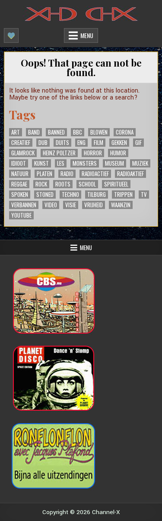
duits (62, 142)
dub (43, 142)
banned (56, 132)
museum (114, 163)
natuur (20, 174)
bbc (77, 132)
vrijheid (93, 205)
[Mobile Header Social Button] (11, 35)
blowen (99, 132)
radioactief (95, 174)
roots (62, 184)
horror (93, 153)
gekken (119, 142)
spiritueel (116, 184)
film (98, 142)
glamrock (23, 153)
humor (118, 153)
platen (44, 174)
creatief (20, 142)
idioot (18, 163)
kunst (41, 163)
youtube (21, 215)
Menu (86, 35)
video (50, 205)
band (34, 132)
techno (70, 194)
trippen (123, 194)
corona (124, 132)
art (15, 132)
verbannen (23, 205)
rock (41, 184)
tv (144, 194)
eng (81, 142)
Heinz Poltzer (59, 153)
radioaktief (130, 174)
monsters (85, 163)
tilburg (96, 194)
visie (70, 205)
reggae (19, 184)
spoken (19, 194)
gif (138, 142)
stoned (45, 194)
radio (66, 174)
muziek (140, 163)
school (87, 184)
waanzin (120, 205)
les (60, 163)
